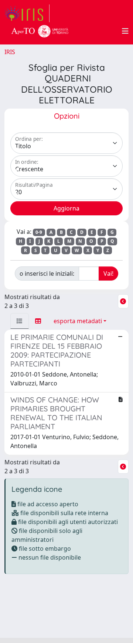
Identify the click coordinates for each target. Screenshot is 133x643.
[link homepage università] (39, 31)
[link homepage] (27, 13)
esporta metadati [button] (78, 321)
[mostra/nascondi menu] (125, 31)
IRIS (9, 52)
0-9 (38, 232)
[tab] (19, 321)
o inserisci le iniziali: (47, 273)
